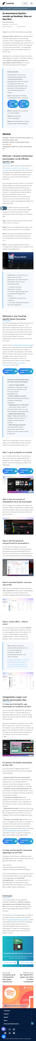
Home (4, 8)
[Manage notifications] (32, 1023)
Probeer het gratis (12, 104)
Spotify (9, 8)
